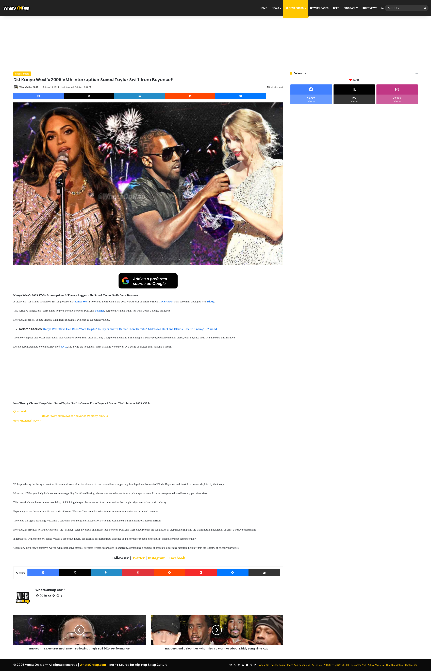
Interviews (369, 8)
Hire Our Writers (394, 665)
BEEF (336, 8)
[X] (89, 96)
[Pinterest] (138, 572)
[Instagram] (58, 596)
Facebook (176, 558)
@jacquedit (20, 411)
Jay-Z (64, 346)
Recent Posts (295, 8)
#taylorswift (49, 416)
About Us (264, 665)
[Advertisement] (215, 42)
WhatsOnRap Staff (28, 87)
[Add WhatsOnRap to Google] (148, 287)
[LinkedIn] (139, 96)
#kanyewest (65, 416)
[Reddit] (190, 96)
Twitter (139, 558)
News (275, 8)
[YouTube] (49, 596)
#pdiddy (92, 416)
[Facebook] (38, 96)
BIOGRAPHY (351, 8)
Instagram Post (358, 665)
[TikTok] (62, 596)
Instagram (157, 558)
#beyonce (80, 416)
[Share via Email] (264, 572)
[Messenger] (240, 96)
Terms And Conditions (298, 665)
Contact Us (411, 665)
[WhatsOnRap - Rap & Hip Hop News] (16, 8)
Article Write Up (376, 665)
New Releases (319, 8)
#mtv (102, 416)
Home (263, 8)
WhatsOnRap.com (93, 664)
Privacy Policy (278, 665)
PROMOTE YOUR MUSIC (336, 665)
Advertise (317, 665)
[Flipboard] (201, 572)
